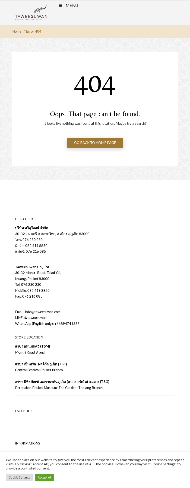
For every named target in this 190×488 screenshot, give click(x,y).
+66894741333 (66, 323)
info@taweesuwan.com (42, 312)
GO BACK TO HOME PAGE (95, 142)
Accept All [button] (44, 477)
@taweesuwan (35, 317)
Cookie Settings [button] (19, 477)
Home (16, 31)
